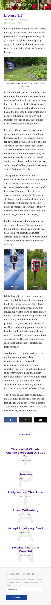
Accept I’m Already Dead (25, 528)
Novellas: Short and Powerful (25, 549)
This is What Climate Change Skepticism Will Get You (25, 453)
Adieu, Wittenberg (25, 510)
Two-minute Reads (14, 23)
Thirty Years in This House (26, 492)
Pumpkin (25, 474)
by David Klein (15, 4)
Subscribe (16, 597)
